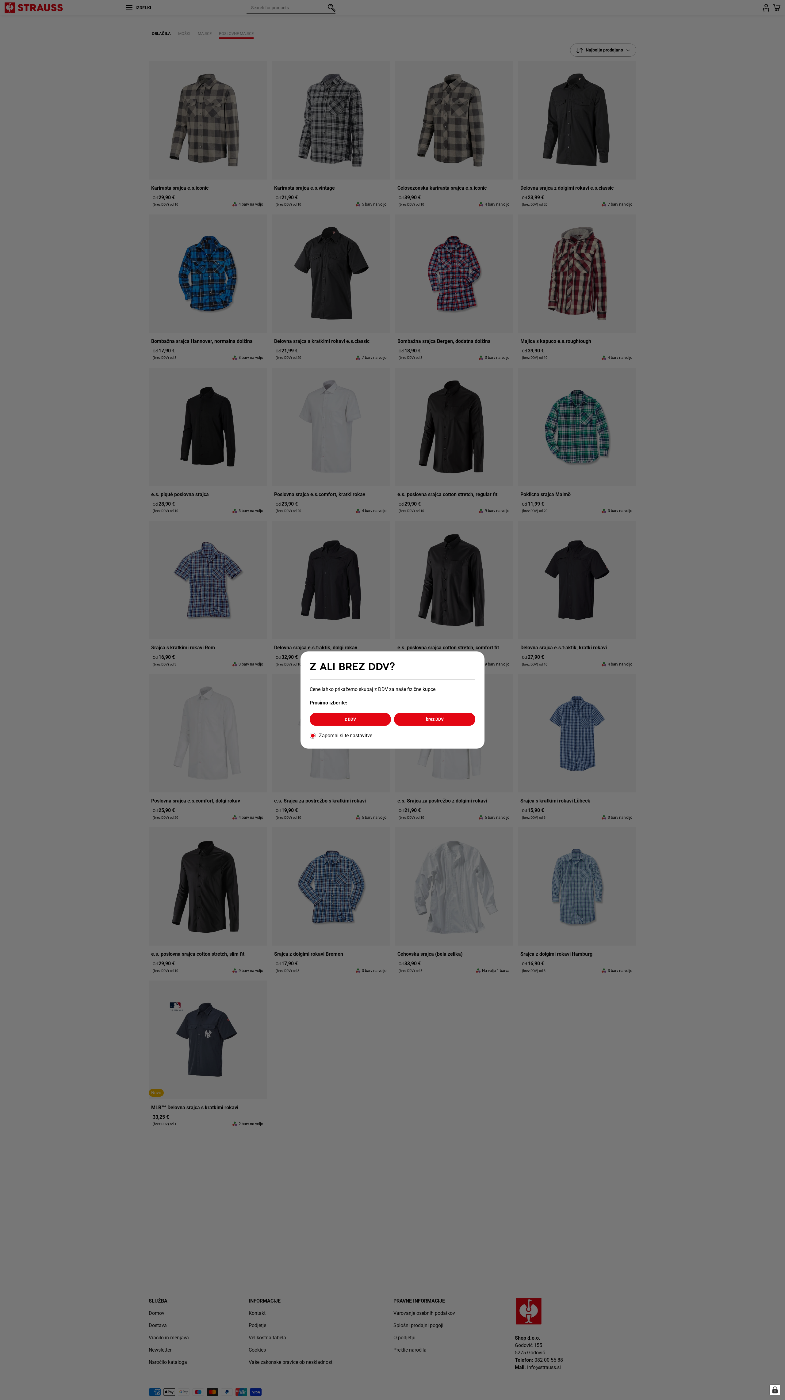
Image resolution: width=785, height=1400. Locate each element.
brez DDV (435, 719)
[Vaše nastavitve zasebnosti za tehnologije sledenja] (775, 1390)
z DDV (350, 719)
